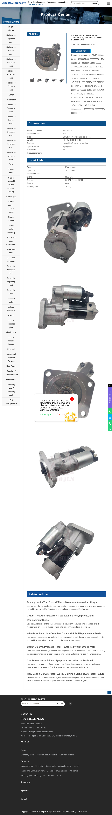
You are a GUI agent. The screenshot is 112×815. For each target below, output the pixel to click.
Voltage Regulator (11, 309)
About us (25, 742)
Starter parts (11, 171)
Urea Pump (11, 366)
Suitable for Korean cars (11, 50)
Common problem (67, 755)
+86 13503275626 (35, 5)
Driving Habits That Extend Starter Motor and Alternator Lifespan (62, 602)
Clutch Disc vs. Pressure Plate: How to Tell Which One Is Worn (61, 647)
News (23, 750)
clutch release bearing (11, 340)
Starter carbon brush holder (11, 207)
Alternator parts (11, 251)
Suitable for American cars (11, 74)
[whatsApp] (110, 411)
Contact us (26, 782)
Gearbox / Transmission (12, 373)
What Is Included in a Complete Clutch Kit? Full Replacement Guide (64, 633)
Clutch (11, 315)
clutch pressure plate (11, 324)
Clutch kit (11, 349)
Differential (11, 380)
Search (94, 3)
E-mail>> (61, 414)
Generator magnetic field (11, 269)
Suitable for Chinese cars (11, 86)
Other (11, 95)
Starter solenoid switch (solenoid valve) (11, 185)
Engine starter (11, 28)
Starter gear (11, 197)
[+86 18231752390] (110, 428)
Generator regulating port (11, 281)
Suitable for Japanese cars (11, 38)
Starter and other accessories (11, 241)
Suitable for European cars (11, 62)
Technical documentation (46, 755)
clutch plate (11, 332)
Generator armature (11, 259)
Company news (27, 755)
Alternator (11, 100)
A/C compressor (11, 402)
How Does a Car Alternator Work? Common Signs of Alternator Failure (65, 674)
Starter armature (11, 219)
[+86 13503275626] (110, 423)
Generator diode (11, 292)
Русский (25, 790)
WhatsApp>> (47, 414)
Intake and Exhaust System (11, 357)
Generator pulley (11, 300)
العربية (24, 799)
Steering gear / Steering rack (11, 389)
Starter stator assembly (11, 229)
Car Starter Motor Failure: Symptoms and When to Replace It (60, 660)
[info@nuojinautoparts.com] (110, 417)
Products (25, 761)
